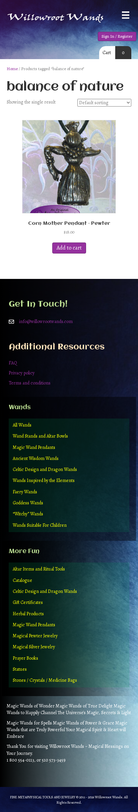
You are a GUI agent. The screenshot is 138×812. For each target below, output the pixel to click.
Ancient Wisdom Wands (36, 458)
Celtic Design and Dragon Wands (45, 469)
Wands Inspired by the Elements (44, 480)
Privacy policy (21, 373)
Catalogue (22, 580)
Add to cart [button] (69, 248)
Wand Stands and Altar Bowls (40, 436)
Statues (20, 669)
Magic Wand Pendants (34, 447)
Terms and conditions (30, 383)
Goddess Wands (28, 503)
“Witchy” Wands (28, 514)
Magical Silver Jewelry (34, 647)
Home (12, 68)
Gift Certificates (28, 602)
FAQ (13, 363)
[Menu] (125, 15)
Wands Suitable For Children (40, 525)
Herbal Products (28, 614)
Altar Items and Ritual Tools (39, 569)
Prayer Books (25, 658)
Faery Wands (25, 492)
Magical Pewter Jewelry (35, 636)
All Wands (22, 425)
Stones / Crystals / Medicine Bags (45, 680)
